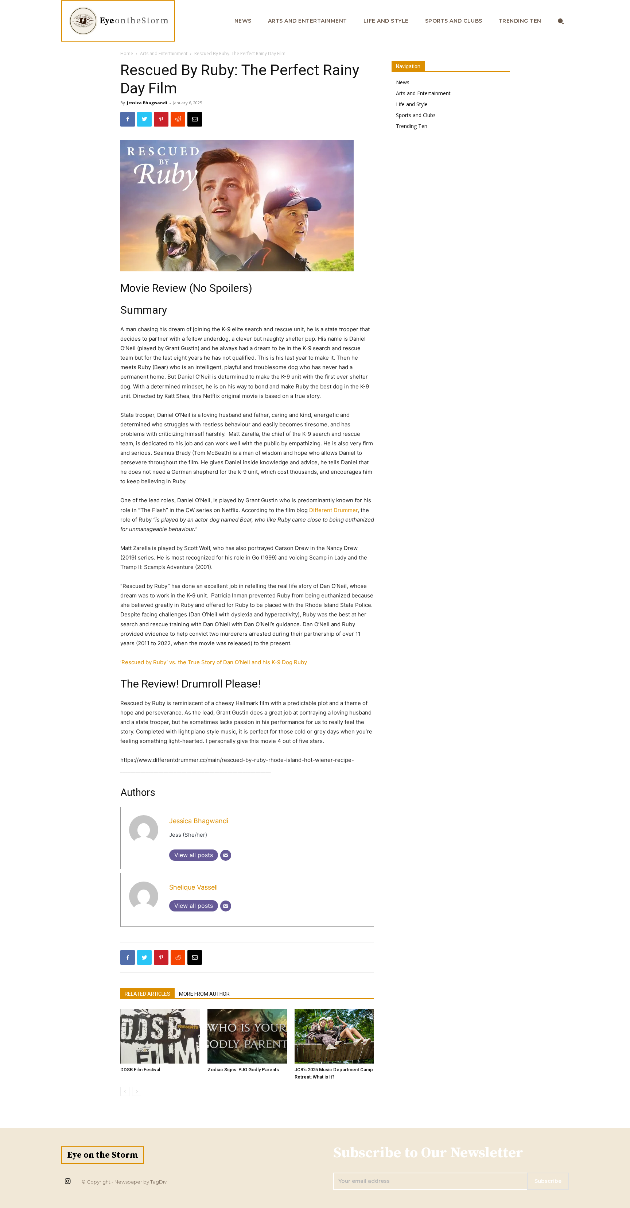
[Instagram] (67, 1182)
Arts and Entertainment (163, 53)
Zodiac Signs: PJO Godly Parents (243, 1069)
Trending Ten (411, 126)
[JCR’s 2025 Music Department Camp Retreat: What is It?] (334, 1036)
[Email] (194, 119)
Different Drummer (333, 510)
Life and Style (412, 104)
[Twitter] (144, 119)
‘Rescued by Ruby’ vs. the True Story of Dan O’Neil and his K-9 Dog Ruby (213, 662)
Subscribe (547, 1181)
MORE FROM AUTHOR (204, 994)
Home (126, 53)
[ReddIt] (178, 119)
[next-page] (136, 1091)
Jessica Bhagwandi (147, 102)
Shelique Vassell (193, 887)
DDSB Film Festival (140, 1069)
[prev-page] (124, 1091)
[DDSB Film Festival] (160, 1036)
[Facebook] (127, 119)
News (402, 82)
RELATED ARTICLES (147, 994)
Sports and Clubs (416, 115)
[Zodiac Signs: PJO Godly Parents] (247, 1036)
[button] (561, 21)
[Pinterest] (161, 119)
